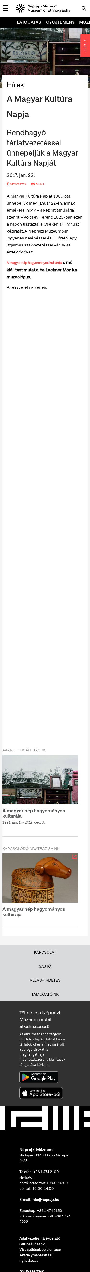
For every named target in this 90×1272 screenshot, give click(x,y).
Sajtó (45, 966)
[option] (40, 792)
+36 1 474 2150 (49, 1210)
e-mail (40, 184)
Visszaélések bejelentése (40, 1249)
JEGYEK (85, 45)
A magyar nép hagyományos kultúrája (35, 262)
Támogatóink (45, 994)
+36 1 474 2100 (46, 1171)
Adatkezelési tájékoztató (39, 1238)
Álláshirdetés (45, 980)
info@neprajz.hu (45, 1199)
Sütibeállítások (32, 1244)
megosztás (18, 184)
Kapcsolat (45, 952)
